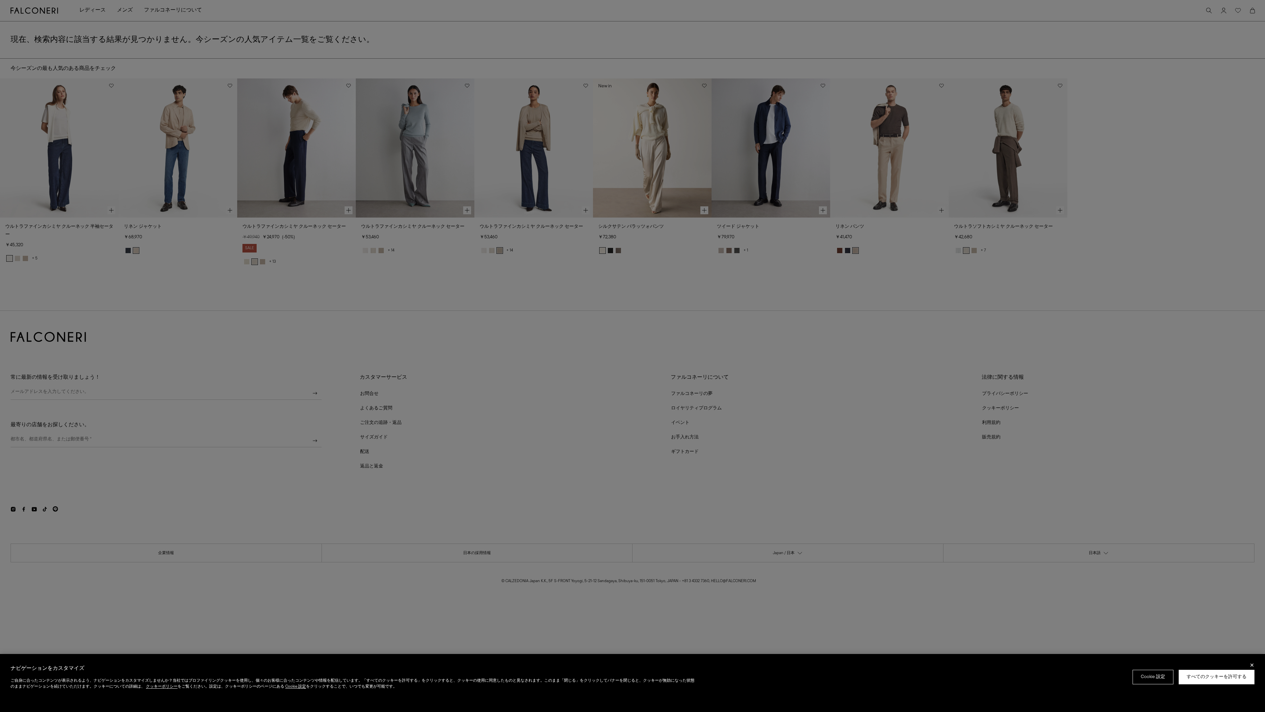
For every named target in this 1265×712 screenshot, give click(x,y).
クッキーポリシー (162, 687)
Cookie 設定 (1153, 676)
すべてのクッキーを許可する (1217, 676)
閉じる (1252, 667)
